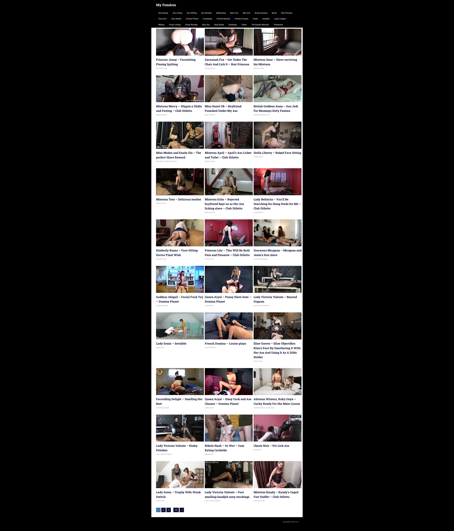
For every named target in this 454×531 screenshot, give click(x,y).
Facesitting (207, 19)
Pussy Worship (191, 25)
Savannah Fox (210, 68)
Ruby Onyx (270, 408)
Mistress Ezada (171, 161)
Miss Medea (160, 161)
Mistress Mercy (161, 115)
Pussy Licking (175, 25)
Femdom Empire (241, 19)
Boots (274, 13)
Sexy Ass (206, 25)
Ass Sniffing (192, 13)
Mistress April (210, 161)
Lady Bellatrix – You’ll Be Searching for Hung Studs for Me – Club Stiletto (277, 203)
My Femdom (166, 5)
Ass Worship (206, 13)
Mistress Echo (210, 212)
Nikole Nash (209, 454)
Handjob (266, 19)
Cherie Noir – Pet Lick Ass (271, 446)
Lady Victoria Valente (261, 305)
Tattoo (244, 25)
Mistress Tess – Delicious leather (178, 199)
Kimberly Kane (161, 259)
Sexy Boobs (219, 25)
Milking (161, 25)
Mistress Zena (259, 68)
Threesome (278, 25)
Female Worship (223, 19)
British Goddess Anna (261, 115)
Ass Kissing (163, 13)
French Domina (210, 347)
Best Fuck (234, 13)
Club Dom (162, 19)
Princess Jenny (161, 68)
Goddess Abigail (162, 305)
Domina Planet (192, 19)
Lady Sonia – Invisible (171, 343)
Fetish (255, 19)
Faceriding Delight (162, 408)
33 (176, 510)
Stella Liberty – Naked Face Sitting (277, 153)
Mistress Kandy (259, 501)
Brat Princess (286, 13)
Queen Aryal (209, 305)
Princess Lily (209, 259)
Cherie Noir (258, 450)
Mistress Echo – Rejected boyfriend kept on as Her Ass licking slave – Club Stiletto (224, 203)
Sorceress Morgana (261, 259)
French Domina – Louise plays (225, 343)
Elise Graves (258, 361)
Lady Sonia (160, 347)
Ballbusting (221, 13)
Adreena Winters (260, 408)
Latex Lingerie (280, 19)
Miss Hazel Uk (210, 115)
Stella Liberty (258, 157)
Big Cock (246, 13)
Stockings (233, 25)
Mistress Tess (161, 203)
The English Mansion (260, 25)
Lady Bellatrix (259, 212)
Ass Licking (177, 13)
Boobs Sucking (261, 13)
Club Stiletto (176, 19)
